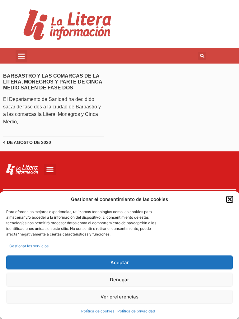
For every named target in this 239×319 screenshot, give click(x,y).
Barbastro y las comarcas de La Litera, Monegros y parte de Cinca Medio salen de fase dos (52, 81)
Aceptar (119, 262)
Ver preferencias (119, 297)
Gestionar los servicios (29, 246)
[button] (230, 199)
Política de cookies (97, 311)
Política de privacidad (136, 311)
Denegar (119, 280)
